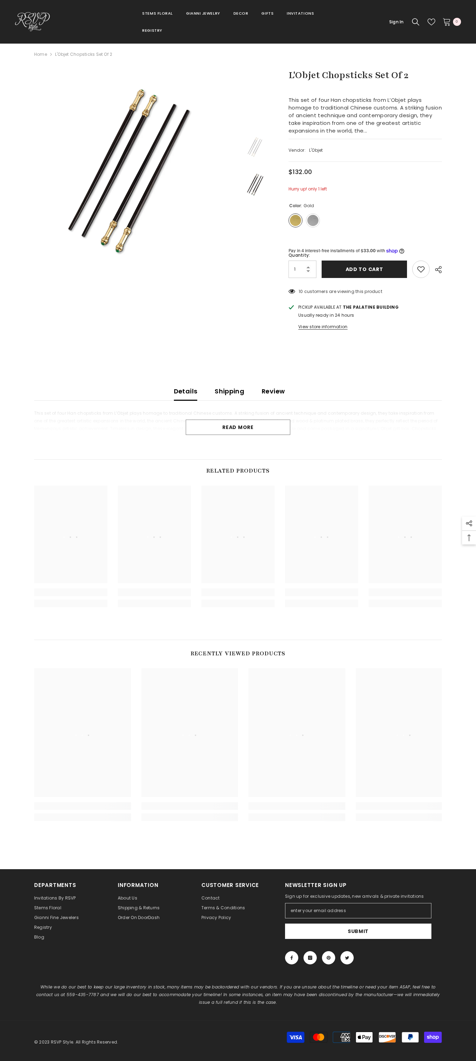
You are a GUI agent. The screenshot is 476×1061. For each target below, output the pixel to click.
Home (40, 54)
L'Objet (316, 150)
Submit (358, 931)
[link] (70, 592)
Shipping (229, 391)
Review (273, 391)
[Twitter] (347, 957)
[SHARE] (436, 269)
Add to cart (363, 269)
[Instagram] (310, 957)
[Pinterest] (328, 957)
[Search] (415, 22)
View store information (322, 327)
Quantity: (299, 255)
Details (186, 391)
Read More (237, 427)
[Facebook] (291, 957)
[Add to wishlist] (421, 269)
